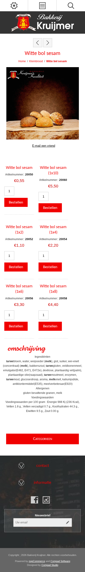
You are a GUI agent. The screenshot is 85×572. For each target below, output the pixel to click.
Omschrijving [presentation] (26, 348)
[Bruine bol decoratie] (47, 42)
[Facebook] (34, 499)
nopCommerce (37, 561)
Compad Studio (49, 565)
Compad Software (60, 561)
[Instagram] (46, 499)
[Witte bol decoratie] (37, 42)
